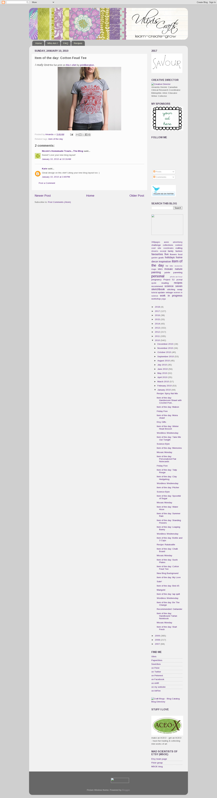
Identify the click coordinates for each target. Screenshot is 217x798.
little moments (176, 266)
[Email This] (77, 134)
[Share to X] (83, 134)
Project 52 (169, 279)
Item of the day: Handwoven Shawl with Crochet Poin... (169, 400)
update (161, 292)
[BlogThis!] (80, 134)
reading (165, 283)
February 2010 (164, 385)
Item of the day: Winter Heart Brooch (168, 427)
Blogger (126, 790)
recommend (157, 286)
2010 (158, 340)
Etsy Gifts (161, 422)
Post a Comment (47, 183)
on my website (158, 687)
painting (156, 272)
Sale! (159, 581)
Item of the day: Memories (169, 448)
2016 (158, 315)
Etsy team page (159, 759)
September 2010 (166, 356)
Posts (158, 171)
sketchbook (158, 289)
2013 (158, 328)
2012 (158, 332)
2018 (158, 307)
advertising (177, 242)
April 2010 (162, 377)
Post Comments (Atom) (59, 202)
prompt (179, 280)
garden (154, 258)
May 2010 (162, 373)
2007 (158, 644)
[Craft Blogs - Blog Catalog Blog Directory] (166, 701)
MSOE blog (157, 766)
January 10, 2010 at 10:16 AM (56, 159)
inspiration (165, 261)
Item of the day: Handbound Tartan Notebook (167, 616)
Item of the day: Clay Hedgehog (167, 477)
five (166, 254)
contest (178, 245)
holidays (170, 257)
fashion (179, 251)
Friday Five (162, 411)
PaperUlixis (156, 660)
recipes (178, 282)
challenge (156, 245)
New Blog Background (167, 573)
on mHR (155, 683)
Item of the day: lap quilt (168, 594)
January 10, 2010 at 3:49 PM (56, 177)
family (170, 251)
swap (179, 289)
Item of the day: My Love (169, 577)
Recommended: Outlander (169, 609)
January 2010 (164, 390)
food (180, 254)
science (169, 286)
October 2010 (164, 352)
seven (178, 286)
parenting (177, 272)
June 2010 (162, 369)
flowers (173, 254)
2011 (157, 336)
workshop (156, 299)
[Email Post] (71, 134)
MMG (160, 269)
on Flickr (155, 668)
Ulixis (153, 656)
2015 (158, 319)
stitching (171, 289)
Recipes (78, 43)
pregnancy (156, 279)
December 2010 (165, 344)
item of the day (55, 139)
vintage (169, 292)
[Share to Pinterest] (89, 134)
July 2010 (162, 365)
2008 (158, 640)
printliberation (87, 65)
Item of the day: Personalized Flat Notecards (166, 459)
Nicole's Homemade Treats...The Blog (62, 151)
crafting (178, 248)
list (167, 266)
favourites (157, 254)
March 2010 (163, 381)
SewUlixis (156, 664)
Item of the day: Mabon (168, 407)
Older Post (136, 195)
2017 (158, 311)
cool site (156, 248)
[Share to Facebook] (86, 134)
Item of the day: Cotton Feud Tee (168, 567)
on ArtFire (156, 691)
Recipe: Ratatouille (166, 544)
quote (153, 283)
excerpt (163, 251)
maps (153, 269)
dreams (154, 251)
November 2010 (165, 348)
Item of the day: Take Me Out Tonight (169, 438)
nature (178, 268)
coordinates (168, 248)
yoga (163, 299)
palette (167, 272)
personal (157, 276)
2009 (158, 636)
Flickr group (157, 763)
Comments (160, 177)
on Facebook (157, 679)
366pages (155, 242)
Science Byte (163, 444)
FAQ (65, 43)
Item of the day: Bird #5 (168, 586)
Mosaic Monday (164, 452)
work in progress (171, 295)
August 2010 (163, 360)
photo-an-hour (176, 277)
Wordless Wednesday (167, 433)
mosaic (168, 268)
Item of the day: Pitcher (168, 487)
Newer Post (43, 195)
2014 (158, 323)
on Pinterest (157, 675)
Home (38, 43)
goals (161, 257)
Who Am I (52, 43)
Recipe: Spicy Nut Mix (167, 393)
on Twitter (156, 672)
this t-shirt (71, 65)
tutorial (154, 292)
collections (168, 245)
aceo (166, 242)
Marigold (161, 590)
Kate (44, 168)
